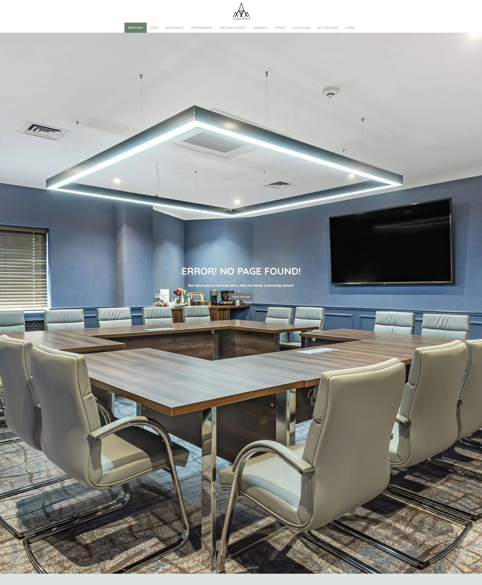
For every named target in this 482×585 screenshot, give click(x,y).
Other (350, 27)
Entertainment (201, 27)
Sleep (154, 27)
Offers (280, 27)
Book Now (135, 27)
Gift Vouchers (327, 27)
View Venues (241, 297)
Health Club (301, 27)
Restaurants (174, 27)
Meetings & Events (233, 27)
